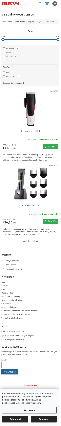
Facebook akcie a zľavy (16, 269)
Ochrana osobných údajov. (28, 402)
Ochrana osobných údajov (12, 300)
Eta (9, 72)
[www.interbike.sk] (30, 385)
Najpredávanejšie (35, 21)
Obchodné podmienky (10, 296)
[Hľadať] (40, 3)
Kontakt (4, 285)
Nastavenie (29, 410)
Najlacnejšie (20, 21)
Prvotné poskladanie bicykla (13, 331)
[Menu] (54, 3)
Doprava (5, 289)
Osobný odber (7, 293)
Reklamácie (6, 303)
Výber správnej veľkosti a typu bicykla (17, 335)
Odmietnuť (15, 419)
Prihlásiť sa (10, 372)
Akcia (10, 52)
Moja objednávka (8, 307)
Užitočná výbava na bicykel (12, 339)
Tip (9, 60)
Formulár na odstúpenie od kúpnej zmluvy (19, 310)
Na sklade (12, 48)
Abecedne (50, 21)
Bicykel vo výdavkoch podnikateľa (15, 314)
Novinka (11, 56)
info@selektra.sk (13, 260)
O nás (3, 282)
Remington (12, 76)
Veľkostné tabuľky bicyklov (12, 318)
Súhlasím (43, 419)
